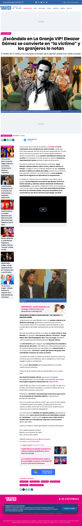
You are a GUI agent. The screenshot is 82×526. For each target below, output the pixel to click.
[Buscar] (64, 2)
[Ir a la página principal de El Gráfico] (5, 7)
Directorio (36, 513)
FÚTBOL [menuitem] (49, 8)
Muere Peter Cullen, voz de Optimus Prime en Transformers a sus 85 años (7, 267)
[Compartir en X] (5, 140)
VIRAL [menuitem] (35, 8)
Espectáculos (6, 135)
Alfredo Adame (55, 481)
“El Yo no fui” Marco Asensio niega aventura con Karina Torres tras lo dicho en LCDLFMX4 (7, 166)
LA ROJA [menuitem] (15, 7)
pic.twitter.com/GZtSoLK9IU (29, 441)
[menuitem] (35, 2)
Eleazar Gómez (35, 481)
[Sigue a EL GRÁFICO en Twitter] (40, 518)
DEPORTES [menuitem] (55, 8)
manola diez (24, 485)
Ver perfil (29, 140)
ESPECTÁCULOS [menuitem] (27, 8)
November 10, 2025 (38, 445)
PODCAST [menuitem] (69, 8)
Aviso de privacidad (25, 513)
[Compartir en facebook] (2, 140)
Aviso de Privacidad (17, 511)
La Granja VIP (24, 481)
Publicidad (60, 513)
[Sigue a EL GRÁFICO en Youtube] (42, 518)
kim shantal (45, 481)
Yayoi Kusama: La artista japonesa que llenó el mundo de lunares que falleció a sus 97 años (7, 218)
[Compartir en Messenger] (10, 140)
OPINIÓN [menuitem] (62, 8)
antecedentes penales (37, 485)
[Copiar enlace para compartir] (17, 140)
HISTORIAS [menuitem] (19, 8)
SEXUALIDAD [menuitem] (41, 8)
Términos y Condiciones (48, 513)
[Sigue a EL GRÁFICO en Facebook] (39, 518)
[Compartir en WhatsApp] (7, 140)
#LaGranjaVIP (45, 439)
